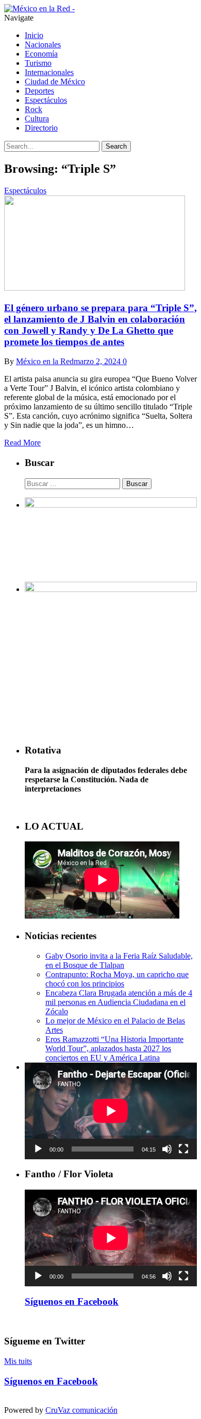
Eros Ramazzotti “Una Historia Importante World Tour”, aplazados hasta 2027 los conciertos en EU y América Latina (114, 1048)
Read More (22, 442)
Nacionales (43, 44)
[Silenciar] (167, 1149)
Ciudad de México (55, 81)
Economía (41, 53)
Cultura (37, 118)
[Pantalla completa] (183, 1149)
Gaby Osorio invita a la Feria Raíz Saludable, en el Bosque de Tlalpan (119, 960)
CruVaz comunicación (81, 1410)
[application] (111, 1111)
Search (116, 146)
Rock (33, 109)
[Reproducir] (38, 1149)
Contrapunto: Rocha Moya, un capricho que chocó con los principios (117, 979)
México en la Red (45, 361)
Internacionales (49, 72)
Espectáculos (46, 100)
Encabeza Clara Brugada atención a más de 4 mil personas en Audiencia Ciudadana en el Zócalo (118, 1002)
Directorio (41, 127)
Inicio (34, 35)
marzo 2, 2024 (97, 361)
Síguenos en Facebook (72, 1301)
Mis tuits (18, 1361)
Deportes (39, 90)
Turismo (38, 63)
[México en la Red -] (39, 8)
